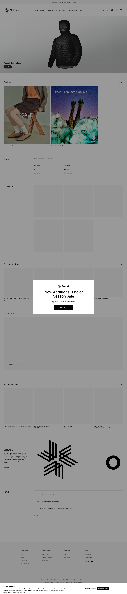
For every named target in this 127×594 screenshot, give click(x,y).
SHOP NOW (63, 307)
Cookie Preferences (90, 588)
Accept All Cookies (103, 588)
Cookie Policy (27, 590)
